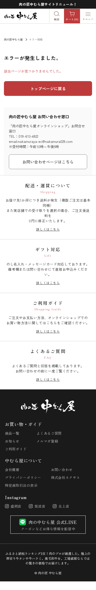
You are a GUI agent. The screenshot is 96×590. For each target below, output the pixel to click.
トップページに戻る (48, 88)
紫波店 (39, 506)
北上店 (63, 506)
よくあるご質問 (49, 433)
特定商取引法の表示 (21, 485)
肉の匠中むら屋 (13, 39)
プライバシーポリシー (23, 477)
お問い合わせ (62, 470)
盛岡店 (16, 506)
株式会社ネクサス (65, 477)
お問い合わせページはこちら (48, 162)
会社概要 (12, 470)
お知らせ (12, 441)
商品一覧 (12, 433)
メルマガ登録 (47, 441)
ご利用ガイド (16, 449)
